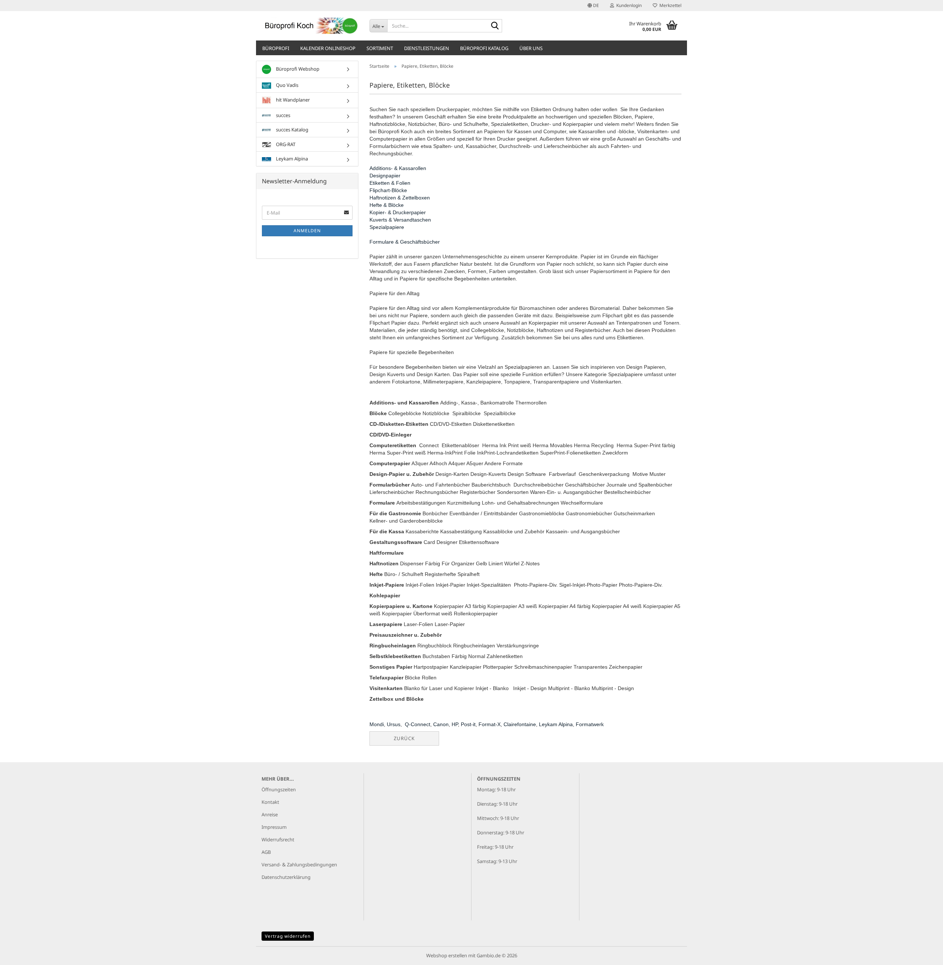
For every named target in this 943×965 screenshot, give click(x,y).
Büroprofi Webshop (297, 69)
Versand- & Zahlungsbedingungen (299, 864)
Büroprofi (275, 48)
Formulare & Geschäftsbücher (404, 242)
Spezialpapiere (386, 227)
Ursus (393, 724)
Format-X (489, 724)
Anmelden (307, 230)
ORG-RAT (285, 144)
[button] (593, 5)
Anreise (270, 814)
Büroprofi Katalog (484, 48)
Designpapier (384, 175)
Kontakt (270, 802)
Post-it (468, 724)
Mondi (376, 724)
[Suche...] (495, 26)
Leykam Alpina (556, 724)
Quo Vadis (286, 85)
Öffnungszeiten (279, 789)
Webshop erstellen (446, 955)
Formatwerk (590, 724)
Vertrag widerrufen (288, 936)
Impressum (274, 827)
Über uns (531, 48)
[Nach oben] (923, 954)
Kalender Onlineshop (327, 48)
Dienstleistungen (426, 48)
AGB (266, 852)
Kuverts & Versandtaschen (400, 220)
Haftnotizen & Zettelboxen (399, 198)
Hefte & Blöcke (386, 205)
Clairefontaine (520, 724)
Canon (441, 724)
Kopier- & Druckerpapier (397, 212)
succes (282, 115)
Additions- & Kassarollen (397, 168)
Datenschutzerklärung (286, 877)
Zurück (404, 738)
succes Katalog (291, 129)
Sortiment (380, 48)
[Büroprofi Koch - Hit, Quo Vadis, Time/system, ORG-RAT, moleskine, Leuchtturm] (310, 25)
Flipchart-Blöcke (388, 190)
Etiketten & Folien (389, 183)
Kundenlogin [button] (628, 5)
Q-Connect (417, 724)
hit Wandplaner (292, 99)
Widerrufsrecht (278, 839)
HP (455, 724)
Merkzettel (669, 5)
